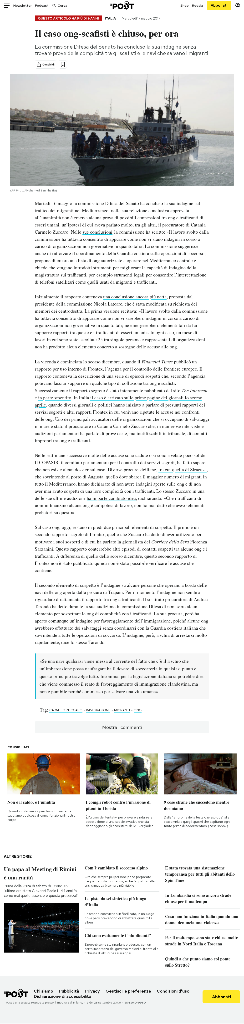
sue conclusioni (97, 232)
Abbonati (219, 5)
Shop (184, 5)
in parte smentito (54, 397)
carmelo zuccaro (65, 710)
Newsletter (22, 5)
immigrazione (98, 710)
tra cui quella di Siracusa (182, 469)
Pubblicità (69, 991)
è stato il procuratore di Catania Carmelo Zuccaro (99, 426)
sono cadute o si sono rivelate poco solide (165, 455)
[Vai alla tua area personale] (237, 5)
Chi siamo (43, 991)
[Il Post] (122, 5)
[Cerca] (54, 5)
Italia (110, 18)
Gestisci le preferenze (128, 991)
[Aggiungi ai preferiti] (63, 64)
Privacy (92, 991)
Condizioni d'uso (173, 991)
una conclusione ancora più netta (135, 296)
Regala (197, 5)
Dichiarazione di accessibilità (62, 996)
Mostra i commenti (122, 727)
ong (138, 710)
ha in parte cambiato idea (111, 498)
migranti (122, 710)
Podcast (42, 5)
